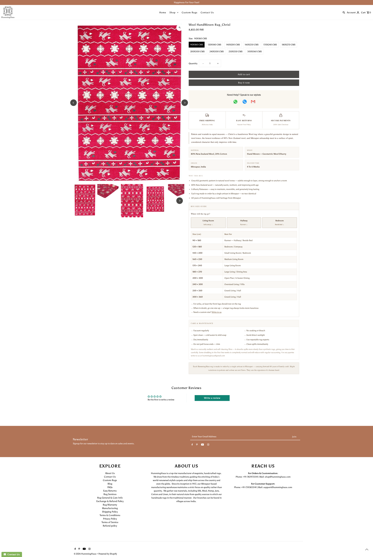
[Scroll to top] (367, 549)
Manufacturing (110, 508)
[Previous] (73, 102)
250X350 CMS (235, 51)
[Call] (245, 102)
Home (162, 12)
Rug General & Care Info (110, 497)
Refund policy (110, 525)
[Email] (253, 102)
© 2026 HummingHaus (85, 553)
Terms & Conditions (110, 515)
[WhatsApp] (235, 102)
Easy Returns (110, 490)
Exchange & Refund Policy (110, 501)
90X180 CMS (196, 44)
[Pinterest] (197, 445)
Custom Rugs (189, 12)
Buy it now (244, 82)
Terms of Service (110, 522)
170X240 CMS (270, 44)
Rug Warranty (110, 504)
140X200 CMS (233, 44)
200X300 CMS (197, 51)
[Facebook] (192, 445)
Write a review (212, 398)
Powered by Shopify (107, 553)
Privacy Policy (110, 518)
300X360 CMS (254, 51)
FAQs (109, 487)
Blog (110, 483)
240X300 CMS (217, 51)
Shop (172, 12)
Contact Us (207, 12)
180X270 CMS (288, 44)
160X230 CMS (251, 44)
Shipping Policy (110, 511)
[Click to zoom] (179, 27)
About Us (110, 473)
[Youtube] (202, 445)
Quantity (193, 63)
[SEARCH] (344, 12)
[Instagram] (208, 445)
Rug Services (109, 494)
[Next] (184, 102)
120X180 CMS (214, 44)
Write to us (216, 312)
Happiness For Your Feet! (186, 2)
